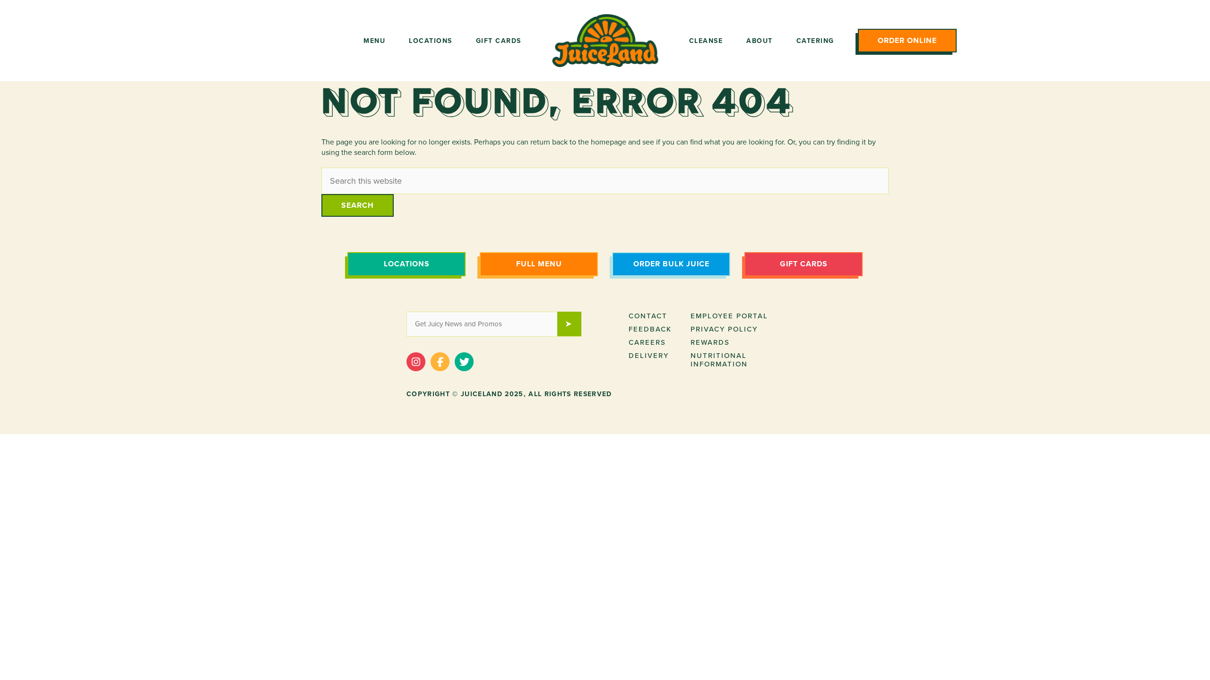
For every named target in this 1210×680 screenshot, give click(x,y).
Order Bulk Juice (671, 264)
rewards (710, 342)
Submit (573, 325)
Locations (430, 41)
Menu (374, 41)
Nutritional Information (719, 359)
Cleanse (706, 41)
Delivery (649, 355)
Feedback (650, 329)
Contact (648, 316)
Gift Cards (498, 41)
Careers (647, 342)
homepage (608, 142)
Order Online (907, 40)
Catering (815, 41)
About (759, 41)
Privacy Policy (724, 329)
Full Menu (539, 264)
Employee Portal (729, 316)
